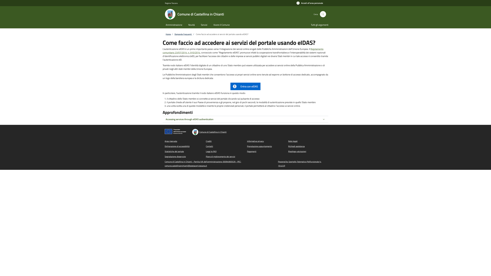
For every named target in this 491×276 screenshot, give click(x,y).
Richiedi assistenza (296, 146)
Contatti (209, 146)
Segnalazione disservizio (175, 156)
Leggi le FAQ (211, 151)
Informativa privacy (255, 141)
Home (168, 34)
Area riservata (171, 141)
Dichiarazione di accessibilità (177, 146)
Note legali (293, 141)
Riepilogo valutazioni (297, 151)
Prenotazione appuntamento (259, 146)
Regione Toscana (171, 3)
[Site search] (323, 14)
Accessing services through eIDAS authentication (189, 119)
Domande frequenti (183, 34)
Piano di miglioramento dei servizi (220, 156)
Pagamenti (251, 151)
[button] (309, 3)
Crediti (209, 141)
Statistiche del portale (174, 151)
